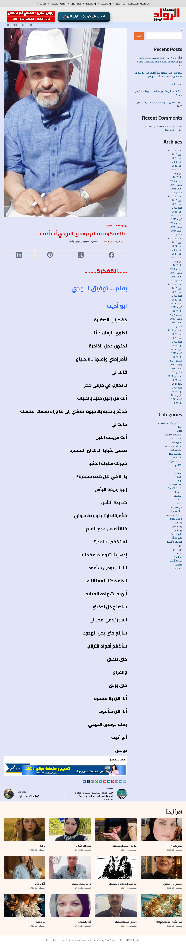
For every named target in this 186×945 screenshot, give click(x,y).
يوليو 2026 (177, 154)
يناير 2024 (177, 265)
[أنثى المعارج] (70, 905)
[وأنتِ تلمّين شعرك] (70, 867)
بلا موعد (40, 922)
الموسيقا (178, 496)
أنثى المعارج (84, 922)
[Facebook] (31, 25)
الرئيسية (144, 3)
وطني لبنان (176, 846)
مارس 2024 (176, 257)
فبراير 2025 (176, 219)
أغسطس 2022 (175, 330)
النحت (179, 503)
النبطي (179, 499)
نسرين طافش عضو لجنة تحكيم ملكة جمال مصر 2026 (159, 104)
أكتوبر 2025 (176, 188)
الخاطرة (178, 473)
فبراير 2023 (176, 307)
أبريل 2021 (177, 391)
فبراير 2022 (176, 353)
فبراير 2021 (176, 399)
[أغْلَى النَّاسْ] (24, 867)
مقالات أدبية (176, 561)
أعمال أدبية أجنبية (173, 446)
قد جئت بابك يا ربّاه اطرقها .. (123, 884)
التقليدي (178, 465)
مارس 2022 (176, 349)
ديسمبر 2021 (176, 361)
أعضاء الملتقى (175, 438)
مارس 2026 (176, 169)
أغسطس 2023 (175, 284)
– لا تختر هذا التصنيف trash (169, 423)
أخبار (124, 3)
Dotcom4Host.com (54, 940)
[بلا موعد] (24, 905)
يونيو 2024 (177, 246)
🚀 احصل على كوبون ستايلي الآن (84, 16)
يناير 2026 (177, 177)
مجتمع (55, 3)
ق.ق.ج (179, 545)
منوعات (178, 564)
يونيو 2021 (177, 384)
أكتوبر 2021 (176, 368)
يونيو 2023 (177, 292)
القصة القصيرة (175, 488)
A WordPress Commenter (169, 126)
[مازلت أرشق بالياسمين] (116, 829)
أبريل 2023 (177, 299)
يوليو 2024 (177, 242)
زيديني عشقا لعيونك (126, 922)
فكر (118, 3)
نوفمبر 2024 (176, 227)
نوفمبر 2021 (176, 364)
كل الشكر (177, 549)
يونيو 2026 (177, 158)
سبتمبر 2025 (176, 192)
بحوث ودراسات (175, 507)
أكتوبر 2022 (176, 322)
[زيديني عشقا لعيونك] (116, 905)
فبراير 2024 (176, 261)
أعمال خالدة (176, 450)
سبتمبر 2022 (176, 326)
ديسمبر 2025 (176, 181)
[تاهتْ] (24, 829)
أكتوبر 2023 (176, 276)
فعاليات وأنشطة (174, 542)
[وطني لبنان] (161, 829)
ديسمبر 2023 (176, 269)
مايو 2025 (177, 208)
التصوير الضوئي (175, 461)
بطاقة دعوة (176, 511)
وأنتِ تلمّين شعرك (81, 884)
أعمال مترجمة (175, 454)
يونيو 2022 (177, 338)
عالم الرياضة (176, 534)
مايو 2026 (177, 162)
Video (179, 431)
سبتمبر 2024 (176, 234)
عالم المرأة (177, 538)
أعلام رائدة (177, 442)
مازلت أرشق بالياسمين (125, 846)
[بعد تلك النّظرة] (70, 829)
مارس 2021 (176, 395)
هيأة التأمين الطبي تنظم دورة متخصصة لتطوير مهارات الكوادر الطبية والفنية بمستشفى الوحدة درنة (159, 62)
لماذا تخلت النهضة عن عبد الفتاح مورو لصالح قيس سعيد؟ (158, 93)
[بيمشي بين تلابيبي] (161, 867)
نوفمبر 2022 (176, 319)
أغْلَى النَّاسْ (39, 884)
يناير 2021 (177, 403)
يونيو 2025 (177, 204)
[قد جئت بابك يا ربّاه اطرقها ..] (116, 867)
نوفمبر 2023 (176, 273)
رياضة (63, 3)
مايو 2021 (177, 387)
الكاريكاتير (177, 492)
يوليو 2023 (177, 288)
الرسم (179, 476)
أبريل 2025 (177, 211)
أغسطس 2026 (175, 150)
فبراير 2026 (176, 173)
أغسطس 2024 (175, 238)
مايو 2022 (177, 341)
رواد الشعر (90, 3)
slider (179, 427)
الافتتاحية (133, 3)
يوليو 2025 (177, 200)
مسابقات (178, 557)
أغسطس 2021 (175, 376)
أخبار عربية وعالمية (173, 434)
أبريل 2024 (177, 254)
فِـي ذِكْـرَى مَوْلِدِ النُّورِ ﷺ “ (169, 922)
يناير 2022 (177, 357)
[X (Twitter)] (23, 25)
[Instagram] (15, 25)
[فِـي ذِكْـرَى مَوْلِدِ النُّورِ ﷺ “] (161, 905)
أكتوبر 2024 (176, 231)
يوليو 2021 (177, 380)
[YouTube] (8, 25)
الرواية (179, 480)
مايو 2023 (177, 296)
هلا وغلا (178, 568)
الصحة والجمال (175, 484)
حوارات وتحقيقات (174, 515)
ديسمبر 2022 (176, 315)
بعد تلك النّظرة (83, 846)
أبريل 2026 (177, 166)
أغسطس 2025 (175, 196)
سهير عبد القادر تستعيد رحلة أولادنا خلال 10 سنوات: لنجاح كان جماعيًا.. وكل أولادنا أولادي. (158, 75)
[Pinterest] (49, 254)
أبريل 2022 (177, 345)
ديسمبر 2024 (176, 223)
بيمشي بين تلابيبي (172, 884)
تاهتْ (42, 846)
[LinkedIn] (19, 254)
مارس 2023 (176, 303)
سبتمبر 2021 (176, 372)
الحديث (109, 225)
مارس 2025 (176, 215)
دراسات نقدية (176, 518)
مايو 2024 (177, 250)
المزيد (43, 3)
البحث (180, 30)
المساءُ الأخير (175, 84)
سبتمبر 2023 (176, 280)
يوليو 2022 (177, 334)
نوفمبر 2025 (176, 185)
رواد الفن (76, 3)
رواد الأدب (106, 3)
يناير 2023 (177, 311)
